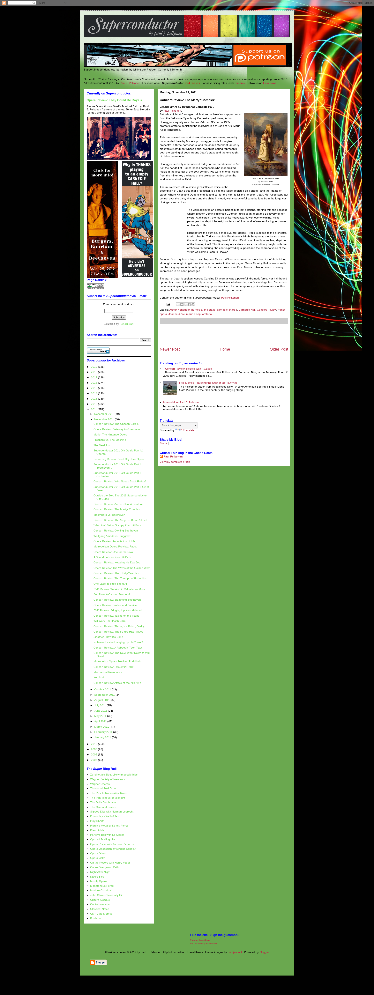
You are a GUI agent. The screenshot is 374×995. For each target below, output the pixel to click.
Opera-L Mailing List (102, 839)
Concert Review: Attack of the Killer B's (117, 682)
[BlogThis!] (182, 304)
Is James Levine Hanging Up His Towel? (118, 642)
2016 (94, 382)
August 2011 (102, 700)
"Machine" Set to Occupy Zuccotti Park (117, 525)
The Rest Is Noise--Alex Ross (108, 793)
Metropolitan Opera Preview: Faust (115, 546)
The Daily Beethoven (103, 802)
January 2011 (103, 737)
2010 (94, 744)
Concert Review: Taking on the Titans (116, 615)
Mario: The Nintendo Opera (110, 434)
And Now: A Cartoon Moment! (112, 594)
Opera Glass (98, 853)
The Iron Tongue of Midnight (107, 797)
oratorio (207, 314)
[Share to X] (185, 304)
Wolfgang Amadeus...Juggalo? (112, 536)
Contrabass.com (100, 904)
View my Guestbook (200, 940)
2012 (94, 403)
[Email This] (178, 304)
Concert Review (266, 309)
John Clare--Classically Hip (106, 895)
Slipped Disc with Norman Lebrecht (111, 811)
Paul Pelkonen (172, 110)
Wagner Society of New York (107, 779)
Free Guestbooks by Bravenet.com (203, 943)
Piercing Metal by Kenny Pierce (109, 825)
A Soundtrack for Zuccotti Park (112, 557)
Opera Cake (97, 857)
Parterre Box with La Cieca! (107, 834)
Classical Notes (99, 908)
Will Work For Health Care (110, 620)
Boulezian (96, 918)
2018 (94, 372)
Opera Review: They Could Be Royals (114, 100)
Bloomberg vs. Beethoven (109, 514)
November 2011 (104, 419)
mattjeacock (235, 952)
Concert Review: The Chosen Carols (116, 423)
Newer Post (170, 349)
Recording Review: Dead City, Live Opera (119, 459)
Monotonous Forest (102, 885)
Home (225, 349)
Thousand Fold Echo (103, 788)
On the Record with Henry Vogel (110, 862)
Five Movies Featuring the (208, 382)
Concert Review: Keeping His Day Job (117, 562)
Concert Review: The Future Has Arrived (118, 631)
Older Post (279, 349)
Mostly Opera (98, 881)
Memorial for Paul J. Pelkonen (181, 402)
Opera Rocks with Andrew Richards (112, 844)
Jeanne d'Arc (176, 314)
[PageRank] (95, 288)
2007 (94, 759)
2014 (94, 393)
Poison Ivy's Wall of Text (105, 816)
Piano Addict (97, 830)
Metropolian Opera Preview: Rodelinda (117, 661)
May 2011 (100, 715)
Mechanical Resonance (108, 672)
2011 (94, 409)
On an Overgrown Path (104, 867)
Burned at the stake (203, 309)
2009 (94, 749)
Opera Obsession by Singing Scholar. (113, 848)
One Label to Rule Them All (110, 583)
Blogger (264, 952)
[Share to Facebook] (189, 304)
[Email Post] (168, 304)
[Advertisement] (224, 335)
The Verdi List (102, 445)
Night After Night (100, 871)
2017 (94, 377)
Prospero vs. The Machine (110, 439)
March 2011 (102, 726)
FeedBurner (127, 323)
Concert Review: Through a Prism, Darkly (119, 626)
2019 (94, 366)
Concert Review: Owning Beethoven (116, 530)
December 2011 (104, 413)
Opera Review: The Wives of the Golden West (122, 567)
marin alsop (193, 314)
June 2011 (101, 710)
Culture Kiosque (100, 899)
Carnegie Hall (247, 309)
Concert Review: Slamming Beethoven (117, 599)
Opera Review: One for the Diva (113, 551)
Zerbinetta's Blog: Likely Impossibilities (114, 774)
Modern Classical (100, 890)
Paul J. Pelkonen (130, 83)
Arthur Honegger (179, 309)
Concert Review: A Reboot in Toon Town (118, 647)
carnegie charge (227, 309)
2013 (94, 398)
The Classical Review (103, 807)
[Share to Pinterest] (193, 304)
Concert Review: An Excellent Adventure (118, 504)
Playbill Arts (97, 820)
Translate (188, 430)
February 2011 (103, 731)
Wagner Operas (100, 783)
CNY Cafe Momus (101, 913)
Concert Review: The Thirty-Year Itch (116, 573)
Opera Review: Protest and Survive (115, 605)
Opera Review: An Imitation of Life (114, 541)
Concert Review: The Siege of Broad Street (120, 520)
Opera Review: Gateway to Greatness (117, 429)
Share (163, 443)
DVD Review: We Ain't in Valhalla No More (119, 589)
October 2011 (103, 689)
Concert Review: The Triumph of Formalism (120, 578)
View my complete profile (175, 461)
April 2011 (100, 721)
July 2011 (100, 705)
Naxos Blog (97, 876)
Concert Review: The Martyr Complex (117, 509)
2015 (94, 388)
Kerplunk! (99, 677)
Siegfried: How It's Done (108, 636)
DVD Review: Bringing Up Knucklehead (118, 610)
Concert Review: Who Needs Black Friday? (120, 481)
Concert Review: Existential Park (113, 666)
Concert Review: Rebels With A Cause (188, 368)
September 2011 (105, 694)
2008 (94, 754)
